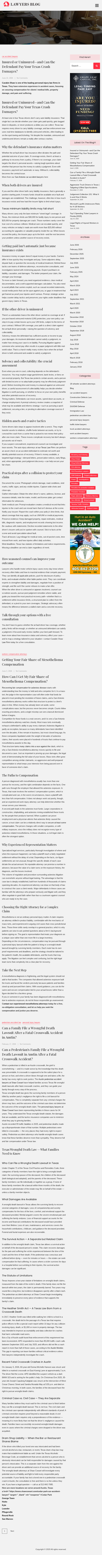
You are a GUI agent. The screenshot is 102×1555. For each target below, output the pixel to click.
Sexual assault (89, 500)
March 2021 (75, 304)
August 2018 (75, 335)
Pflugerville (7, 1512)
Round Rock (8, 1515)
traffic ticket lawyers (78, 424)
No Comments (22, 78)
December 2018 (77, 317)
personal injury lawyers (31, 1022)
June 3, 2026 (7, 671)
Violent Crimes (92, 508)
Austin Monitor (57, 1348)
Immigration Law (77, 411)
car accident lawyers (10, 56)
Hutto (4, 1502)
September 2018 (77, 331)
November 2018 (77, 322)
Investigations (84, 479)
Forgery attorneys (90, 475)
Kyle (4, 1505)
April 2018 (74, 353)
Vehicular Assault (77, 508)
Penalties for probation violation (82, 488)
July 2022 (74, 294)
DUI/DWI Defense (77, 406)
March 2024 (75, 285)
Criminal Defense (77, 402)
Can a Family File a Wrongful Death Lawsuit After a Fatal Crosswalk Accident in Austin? (32, 1032)
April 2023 (74, 290)
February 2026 (76, 249)
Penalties (74, 484)
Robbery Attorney (92, 496)
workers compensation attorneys (14, 654)
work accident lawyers (79, 433)
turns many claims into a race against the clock (35, 746)
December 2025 (77, 254)
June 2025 (74, 267)
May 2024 (74, 276)
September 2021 (77, 299)
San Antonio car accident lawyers (29, 177)
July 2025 (74, 263)
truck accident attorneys (80, 429)
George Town (8, 1498)
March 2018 (75, 358)
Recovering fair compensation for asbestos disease (24, 688)
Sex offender (75, 500)
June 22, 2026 (7, 78)
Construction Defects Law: (81, 397)
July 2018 (74, 340)
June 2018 (74, 344)
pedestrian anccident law (11, 1022)
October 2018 (76, 326)
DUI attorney (75, 467)
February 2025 (76, 272)
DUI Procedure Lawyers (80, 471)
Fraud (73, 479)
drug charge (75, 459)
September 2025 (77, 258)
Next (12, 1531)
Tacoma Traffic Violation (80, 504)
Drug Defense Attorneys (79, 463)
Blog (72, 388)
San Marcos (7, 1519)
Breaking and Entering (79, 455)
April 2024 (74, 281)
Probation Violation (78, 492)
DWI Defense (76, 475)
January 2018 (76, 367)
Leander (6, 1508)
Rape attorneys (76, 496)
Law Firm (6, 642)
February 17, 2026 (9, 1044)
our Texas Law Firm (46, 447)
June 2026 (74, 245)
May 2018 (74, 349)
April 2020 (74, 308)
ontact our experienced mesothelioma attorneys (25, 1004)
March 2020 (75, 313)
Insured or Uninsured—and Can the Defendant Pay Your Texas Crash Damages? (28, 66)
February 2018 (76, 362)
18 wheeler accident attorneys (82, 384)
